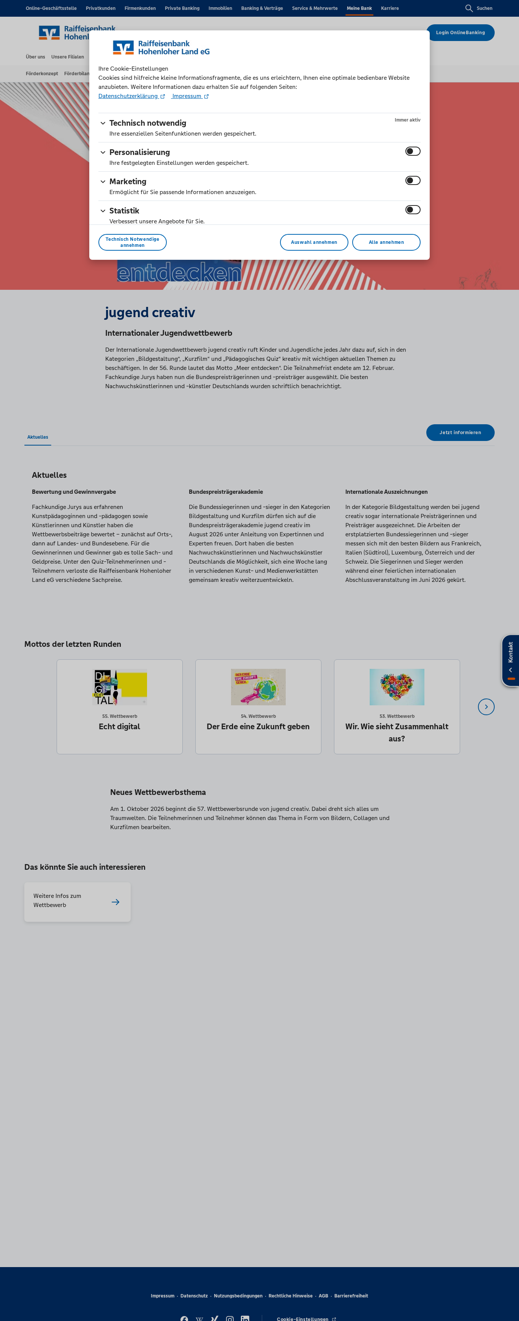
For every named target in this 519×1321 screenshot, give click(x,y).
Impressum (187, 96)
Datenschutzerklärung (128, 96)
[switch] (413, 151)
